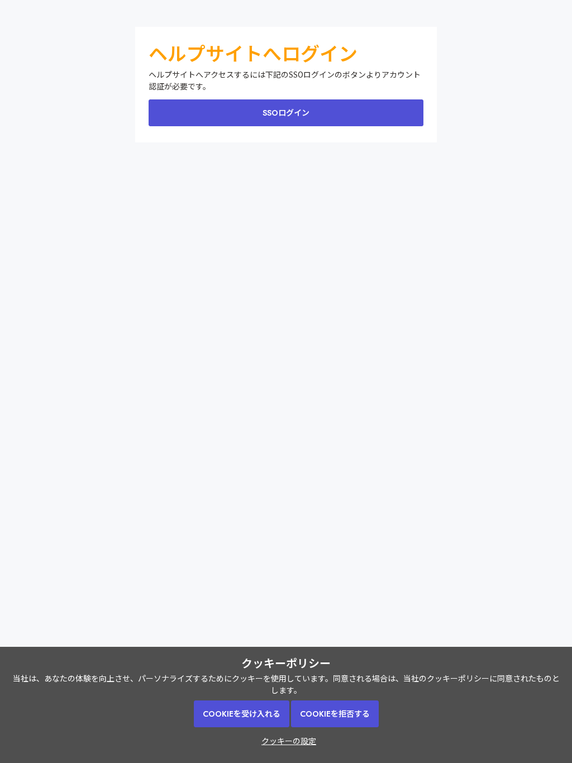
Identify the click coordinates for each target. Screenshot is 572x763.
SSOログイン (286, 112)
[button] (286, 740)
